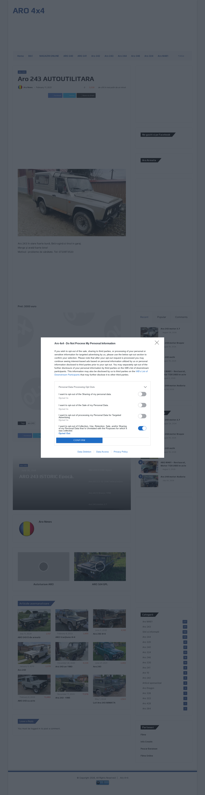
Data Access (102, 451)
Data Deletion (84, 451)
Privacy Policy (121, 451)
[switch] (142, 394)
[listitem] (102, 387)
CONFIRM (79, 440)
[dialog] (102, 397)
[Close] (158, 344)
